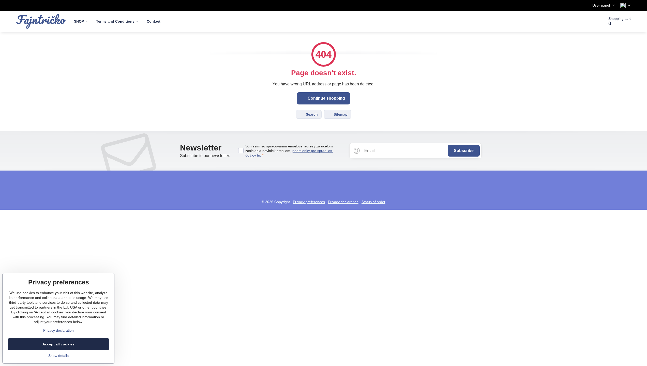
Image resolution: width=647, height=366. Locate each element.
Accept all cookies (58, 344)
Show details (58, 356)
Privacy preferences (309, 202)
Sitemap (340, 114)
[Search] (586, 21)
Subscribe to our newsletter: (205, 156)
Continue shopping (326, 98)
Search (311, 114)
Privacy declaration (343, 202)
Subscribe (464, 150)
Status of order (373, 202)
